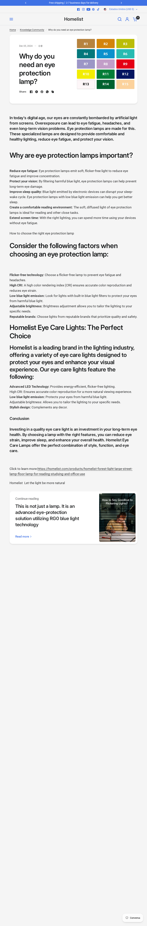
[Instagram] (83, 9)
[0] (134, 19)
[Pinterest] (93, 9)
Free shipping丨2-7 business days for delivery (73, 2)
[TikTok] (98, 9)
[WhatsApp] (47, 91)
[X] (36, 91)
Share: (23, 91)
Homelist (73, 19)
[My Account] (127, 19)
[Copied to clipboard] (52, 91)
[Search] (119, 19)
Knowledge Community (32, 30)
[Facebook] (78, 9)
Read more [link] (22, 536)
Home (13, 30)
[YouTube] (88, 9)
